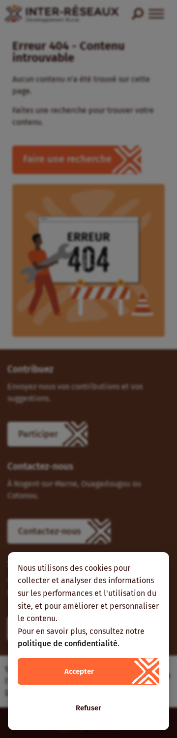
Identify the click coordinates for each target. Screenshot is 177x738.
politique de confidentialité (68, 643)
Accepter (79, 671)
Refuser (88, 707)
